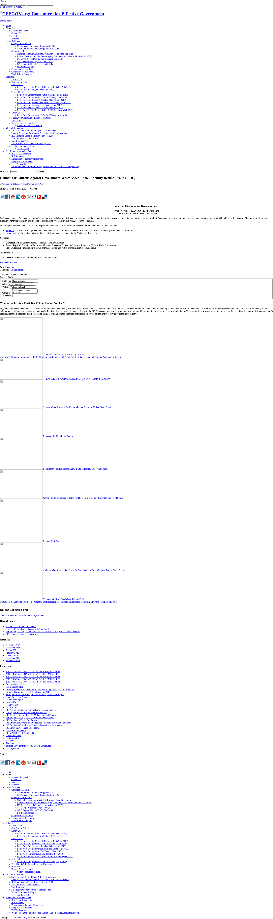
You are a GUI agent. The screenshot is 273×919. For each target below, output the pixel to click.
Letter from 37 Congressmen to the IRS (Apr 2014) (40, 89)
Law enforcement (13, 735)
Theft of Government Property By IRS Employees (28, 746)
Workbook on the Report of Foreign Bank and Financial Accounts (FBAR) (45, 166)
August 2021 (11, 650)
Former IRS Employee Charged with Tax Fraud (27, 629)
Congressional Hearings (22, 69)
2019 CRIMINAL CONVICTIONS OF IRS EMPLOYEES (33, 681)
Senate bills (11, 740)
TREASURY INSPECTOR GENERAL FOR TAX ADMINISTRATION (76, 379)
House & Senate (13, 41)
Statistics (15, 38)
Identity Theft (12, 705)
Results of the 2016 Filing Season (58, 436)
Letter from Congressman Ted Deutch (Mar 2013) (39, 105)
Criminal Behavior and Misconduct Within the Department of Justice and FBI (40, 689)
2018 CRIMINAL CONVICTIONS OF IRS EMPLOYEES (33, 679)
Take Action (16, 79)
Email (5, 284)
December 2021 (13, 647)
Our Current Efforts (20, 82)
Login (3, 1)
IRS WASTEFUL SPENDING (20, 733)
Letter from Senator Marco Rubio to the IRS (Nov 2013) (42, 95)
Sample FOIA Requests (22, 161)
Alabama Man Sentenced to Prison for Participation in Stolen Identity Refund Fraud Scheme (84, 570)
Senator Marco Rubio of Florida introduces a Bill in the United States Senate (77, 407)
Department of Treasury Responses (27, 159)
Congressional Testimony (22, 71)
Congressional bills (14, 687)
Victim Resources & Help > (23, 146)
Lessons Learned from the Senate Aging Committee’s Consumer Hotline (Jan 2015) (54, 56)
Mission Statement (19, 30)
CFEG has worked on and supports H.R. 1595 (38, 48)
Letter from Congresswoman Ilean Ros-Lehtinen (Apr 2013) (44, 102)
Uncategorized (12, 748)
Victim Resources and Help (29, 125)
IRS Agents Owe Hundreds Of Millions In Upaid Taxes (31, 715)
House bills (11, 702)
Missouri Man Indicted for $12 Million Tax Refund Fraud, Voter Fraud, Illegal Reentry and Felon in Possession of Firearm (67, 357)
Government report (14, 699)
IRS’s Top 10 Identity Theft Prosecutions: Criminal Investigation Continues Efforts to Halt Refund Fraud (70, 602)
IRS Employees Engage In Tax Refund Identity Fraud (30, 717)
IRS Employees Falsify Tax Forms (21, 720)
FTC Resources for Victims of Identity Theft (31, 143)
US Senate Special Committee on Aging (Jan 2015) (40, 59)
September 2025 (13, 645)
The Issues (10, 743)
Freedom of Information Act (18, 151)
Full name (6, 281)
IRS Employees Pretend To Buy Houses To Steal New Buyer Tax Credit (38, 723)
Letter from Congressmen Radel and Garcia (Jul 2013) (41, 100)
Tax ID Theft (23, 148)
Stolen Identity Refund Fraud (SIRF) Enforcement (33, 130)
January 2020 (12, 655)
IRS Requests (17, 156)
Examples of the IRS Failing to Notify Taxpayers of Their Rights (35, 694)
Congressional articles (15, 684)
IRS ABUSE (11, 707)
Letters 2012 (17, 112)
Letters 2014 (17, 84)
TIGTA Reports (18, 164)
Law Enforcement (19, 141)
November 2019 (13, 660)
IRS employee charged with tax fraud (22, 634)
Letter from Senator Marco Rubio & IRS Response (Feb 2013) (45, 110)
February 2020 (12, 653)
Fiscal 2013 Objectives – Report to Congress (31, 118)
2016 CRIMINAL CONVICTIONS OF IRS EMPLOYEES (33, 674)
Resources (16, 120)
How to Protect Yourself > (23, 123)
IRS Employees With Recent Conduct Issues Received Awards (34, 725)
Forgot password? (14, 7)
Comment (6, 293)
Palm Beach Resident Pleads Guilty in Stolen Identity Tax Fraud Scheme (75, 469)
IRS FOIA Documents (21, 154)
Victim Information (14, 128)
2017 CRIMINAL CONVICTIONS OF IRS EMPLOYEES (33, 676)
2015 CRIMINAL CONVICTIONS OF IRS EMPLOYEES (33, 671)
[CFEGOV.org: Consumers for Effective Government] (52, 13)
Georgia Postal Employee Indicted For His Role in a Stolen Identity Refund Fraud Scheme (83, 498)
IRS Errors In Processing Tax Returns (23, 728)
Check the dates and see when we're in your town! (22, 615)
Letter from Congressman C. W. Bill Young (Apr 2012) (42, 115)
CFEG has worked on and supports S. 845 (36, 46)
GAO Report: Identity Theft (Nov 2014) (35, 61)
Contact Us (16, 33)
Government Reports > (21, 51)
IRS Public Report (25, 66)
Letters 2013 (17, 92)
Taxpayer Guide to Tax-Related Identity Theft (63, 599)
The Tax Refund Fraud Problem (25, 138)
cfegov (12, 267)
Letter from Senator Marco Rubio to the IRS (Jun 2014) (42, 87)
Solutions (10, 77)
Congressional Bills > (21, 43)
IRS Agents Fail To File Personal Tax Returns (26, 712)
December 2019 (13, 658)
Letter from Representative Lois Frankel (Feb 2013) (40, 107)
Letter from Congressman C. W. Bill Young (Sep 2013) (42, 97)
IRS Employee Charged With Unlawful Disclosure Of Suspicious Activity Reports (43, 631)
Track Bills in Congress (21, 74)
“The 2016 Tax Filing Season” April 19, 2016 (63, 354)
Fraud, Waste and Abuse (17, 697)
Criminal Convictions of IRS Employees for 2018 (28, 692)
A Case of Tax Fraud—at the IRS (21, 626)
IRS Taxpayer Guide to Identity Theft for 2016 (32, 136)
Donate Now (6, 21)
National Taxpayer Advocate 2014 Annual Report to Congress (45, 54)
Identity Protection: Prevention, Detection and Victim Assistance (40, 133)
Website (5, 287)
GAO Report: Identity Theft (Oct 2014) (35, 64)
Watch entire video (8, 262)
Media (14, 36)
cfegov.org (22, 917)
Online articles (17, 270)
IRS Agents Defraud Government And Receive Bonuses (31, 710)
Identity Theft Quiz (51, 541)
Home (8, 25)
